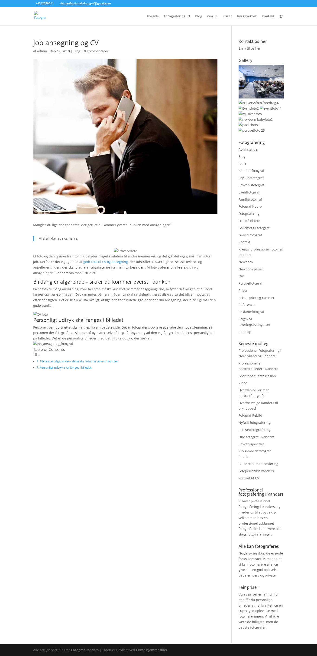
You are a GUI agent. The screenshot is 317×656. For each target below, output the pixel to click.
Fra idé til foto (249, 221)
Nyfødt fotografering (254, 422)
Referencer (247, 304)
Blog (198, 16)
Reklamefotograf (251, 312)
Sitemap (245, 332)
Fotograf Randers (85, 650)
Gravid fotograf (250, 235)
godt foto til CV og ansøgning (105, 262)
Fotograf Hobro (250, 206)
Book (242, 164)
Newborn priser (251, 269)
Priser (227, 16)
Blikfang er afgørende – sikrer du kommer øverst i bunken (79, 361)
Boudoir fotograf (251, 170)
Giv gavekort (247, 16)
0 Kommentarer (96, 51)
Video (243, 383)
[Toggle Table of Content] (36, 355)
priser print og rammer (257, 297)
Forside (153, 16)
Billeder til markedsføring (258, 464)
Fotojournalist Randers (256, 471)
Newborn (246, 262)
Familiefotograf (250, 199)
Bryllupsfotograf (251, 178)
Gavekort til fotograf (254, 228)
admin (42, 51)
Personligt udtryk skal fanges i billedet (65, 368)
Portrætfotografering (255, 430)
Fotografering (174, 16)
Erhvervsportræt (251, 444)
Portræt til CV (249, 478)
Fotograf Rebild (250, 415)
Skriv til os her (250, 48)
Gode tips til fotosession (257, 376)
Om (210, 16)
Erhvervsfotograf (251, 185)
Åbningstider (249, 149)
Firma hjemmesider (151, 650)
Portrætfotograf (250, 283)
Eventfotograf (249, 192)
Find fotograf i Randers (256, 437)
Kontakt (268, 16)
